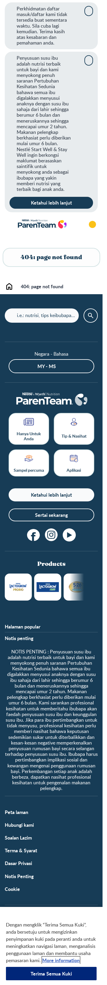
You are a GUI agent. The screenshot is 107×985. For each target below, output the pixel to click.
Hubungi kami (19, 825)
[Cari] (76, 224)
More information (61, 960)
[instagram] (51, 534)
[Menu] (9, 224)
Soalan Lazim (18, 837)
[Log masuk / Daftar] (92, 224)
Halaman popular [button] (22, 626)
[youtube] (69, 534)
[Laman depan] (42, 224)
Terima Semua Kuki (51, 973)
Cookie (12, 889)
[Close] (88, 11)
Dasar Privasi (18, 863)
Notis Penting (19, 876)
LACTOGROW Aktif (47, 587)
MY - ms (46, 366)
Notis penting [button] (19, 638)
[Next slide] (84, 587)
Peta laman (16, 812)
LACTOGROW (18, 587)
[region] (51, 946)
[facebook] (33, 534)
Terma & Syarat (21, 850)
